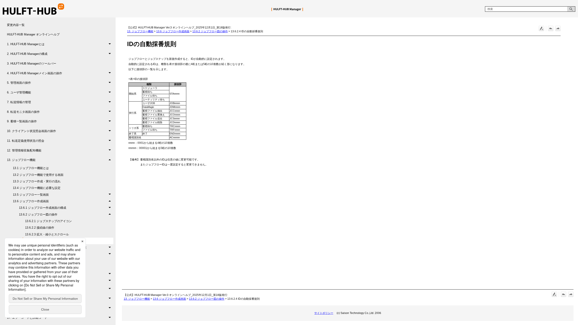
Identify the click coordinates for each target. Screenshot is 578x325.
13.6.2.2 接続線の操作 (39, 227)
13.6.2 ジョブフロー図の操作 (38, 214)
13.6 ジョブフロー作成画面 (31, 201)
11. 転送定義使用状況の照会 (25, 140)
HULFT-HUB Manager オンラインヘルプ (33, 34)
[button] (571, 9)
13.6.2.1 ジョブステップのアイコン (48, 221)
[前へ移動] (550, 28)
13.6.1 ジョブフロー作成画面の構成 (42, 207)
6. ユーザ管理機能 (19, 92)
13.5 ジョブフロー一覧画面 (31, 194)
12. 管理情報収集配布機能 (24, 150)
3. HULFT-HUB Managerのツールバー (31, 63)
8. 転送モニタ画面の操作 (23, 112)
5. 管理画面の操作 (19, 82)
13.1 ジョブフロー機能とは (31, 168)
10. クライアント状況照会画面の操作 (31, 131)
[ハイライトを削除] (541, 28)
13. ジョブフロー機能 (21, 160)
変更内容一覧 (16, 25)
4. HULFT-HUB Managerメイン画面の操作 (34, 73)
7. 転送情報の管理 (19, 102)
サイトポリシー (323, 313)
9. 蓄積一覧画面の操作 (22, 121)
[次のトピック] (558, 28)
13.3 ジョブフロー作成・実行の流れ (37, 181)
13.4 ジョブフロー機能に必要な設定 (37, 188)
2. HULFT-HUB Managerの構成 (27, 54)
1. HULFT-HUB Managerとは (25, 44)
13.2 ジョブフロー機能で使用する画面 (38, 174)
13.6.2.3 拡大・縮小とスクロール (47, 234)
